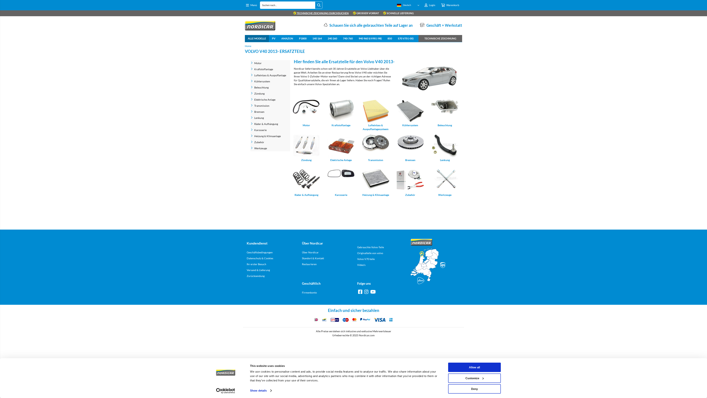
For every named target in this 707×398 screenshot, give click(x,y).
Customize (472, 378)
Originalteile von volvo (370, 253)
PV (273, 38)
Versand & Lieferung (258, 270)
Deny (474, 388)
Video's (361, 264)
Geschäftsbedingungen (260, 252)
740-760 (348, 38)
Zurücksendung (256, 275)
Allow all (474, 367)
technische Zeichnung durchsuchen (322, 13)
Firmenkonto (309, 292)
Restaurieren (309, 264)
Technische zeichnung (440, 38)
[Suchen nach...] (318, 5)
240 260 (332, 38)
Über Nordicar (310, 252)
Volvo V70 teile (366, 259)
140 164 (317, 38)
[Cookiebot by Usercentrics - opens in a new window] (226, 391)
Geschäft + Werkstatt (444, 25)
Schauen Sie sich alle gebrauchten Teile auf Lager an (371, 25)
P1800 (303, 38)
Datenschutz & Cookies (260, 258)
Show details (258, 390)
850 (390, 38)
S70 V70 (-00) (406, 38)
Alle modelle (257, 38)
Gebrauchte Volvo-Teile (370, 247)
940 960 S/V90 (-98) (370, 38)
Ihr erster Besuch (256, 264)
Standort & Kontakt (313, 258)
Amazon (287, 38)
